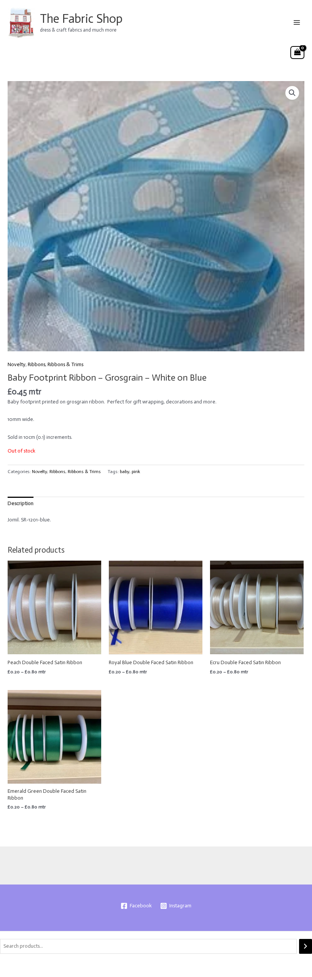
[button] (292, 93)
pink (136, 471)
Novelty (16, 364)
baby (124, 471)
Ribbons (36, 364)
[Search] (305, 946)
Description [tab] (20, 503)
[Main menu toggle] (297, 22)
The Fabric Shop (81, 18)
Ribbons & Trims (65, 364)
